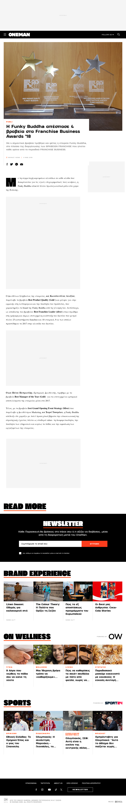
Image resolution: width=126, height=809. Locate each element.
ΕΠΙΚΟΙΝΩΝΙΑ (31, 783)
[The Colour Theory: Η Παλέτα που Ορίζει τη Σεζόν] (48, 591)
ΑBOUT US (58, 783)
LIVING (69, 667)
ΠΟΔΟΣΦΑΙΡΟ (43, 733)
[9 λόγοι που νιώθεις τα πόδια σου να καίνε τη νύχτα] (18, 654)
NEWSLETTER (80, 790)
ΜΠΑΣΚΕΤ (100, 733)
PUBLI (9, 122)
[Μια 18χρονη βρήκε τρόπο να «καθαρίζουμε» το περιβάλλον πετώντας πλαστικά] (48, 654)
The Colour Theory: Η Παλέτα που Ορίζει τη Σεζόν (48, 607)
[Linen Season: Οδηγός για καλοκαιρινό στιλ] (18, 591)
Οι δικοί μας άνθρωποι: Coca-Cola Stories (106, 607)
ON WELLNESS (27, 637)
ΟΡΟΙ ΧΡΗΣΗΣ (72, 783)
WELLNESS (41, 667)
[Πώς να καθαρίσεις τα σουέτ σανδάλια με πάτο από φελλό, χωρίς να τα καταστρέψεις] (78, 654)
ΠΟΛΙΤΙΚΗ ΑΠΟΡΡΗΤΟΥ (91, 783)
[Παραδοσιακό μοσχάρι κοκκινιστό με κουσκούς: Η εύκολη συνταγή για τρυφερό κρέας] (107, 654)
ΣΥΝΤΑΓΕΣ (100, 667)
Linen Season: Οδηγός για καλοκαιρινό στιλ (17, 607)
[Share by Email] (21, 164)
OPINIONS (11, 733)
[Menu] (5, 34)
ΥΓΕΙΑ (9, 667)
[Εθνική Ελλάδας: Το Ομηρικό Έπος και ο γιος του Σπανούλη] (18, 721)
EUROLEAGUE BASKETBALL (72, 734)
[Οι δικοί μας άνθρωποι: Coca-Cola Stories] (107, 591)
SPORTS (17, 703)
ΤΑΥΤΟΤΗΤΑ (45, 783)
